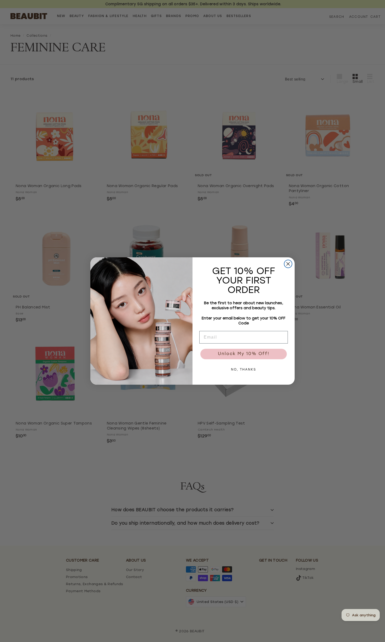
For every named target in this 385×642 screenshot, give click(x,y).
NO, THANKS (243, 369)
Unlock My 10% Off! (244, 354)
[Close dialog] (288, 264)
